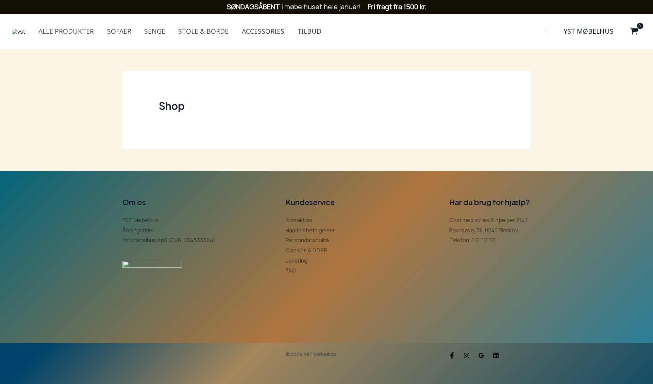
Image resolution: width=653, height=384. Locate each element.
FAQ (291, 270)
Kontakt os (299, 220)
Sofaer (119, 31)
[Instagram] (467, 355)
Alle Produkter (66, 31)
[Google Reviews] (481, 355)
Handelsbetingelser (310, 230)
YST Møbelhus (589, 31)
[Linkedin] (496, 355)
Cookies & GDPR (306, 250)
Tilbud (309, 31)
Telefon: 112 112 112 (472, 240)
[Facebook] (452, 355)
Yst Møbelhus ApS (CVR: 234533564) (168, 240)
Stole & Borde (203, 31)
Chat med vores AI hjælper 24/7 (488, 220)
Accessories (263, 31)
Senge (154, 31)
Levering (296, 260)
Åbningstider (138, 230)
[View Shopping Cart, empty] (634, 31)
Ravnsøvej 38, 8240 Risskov (483, 230)
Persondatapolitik (308, 240)
